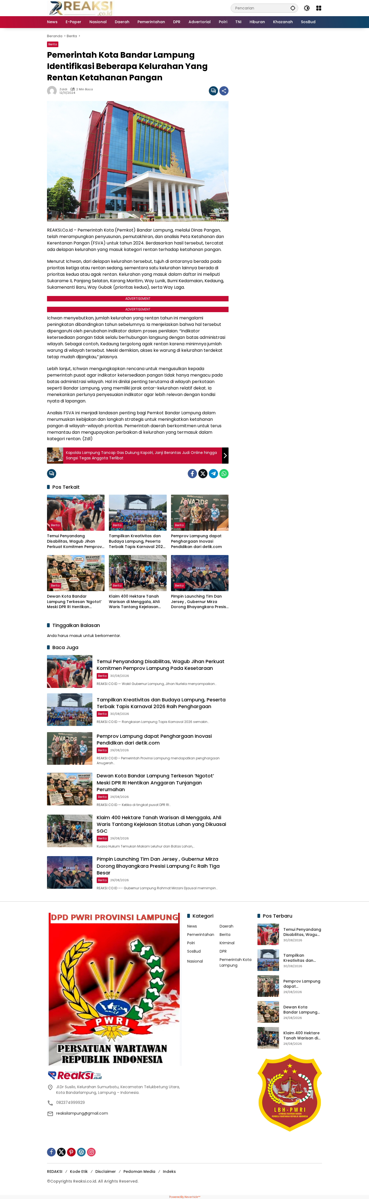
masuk (75, 635)
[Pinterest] (71, 1152)
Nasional (195, 961)
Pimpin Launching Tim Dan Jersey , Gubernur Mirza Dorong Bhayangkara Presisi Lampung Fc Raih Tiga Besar (199, 602)
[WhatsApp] (224, 473)
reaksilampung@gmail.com (82, 1113)
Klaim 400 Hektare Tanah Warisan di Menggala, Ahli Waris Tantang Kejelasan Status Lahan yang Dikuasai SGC (136, 602)
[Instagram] (91, 1152)
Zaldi (63, 89)
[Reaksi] (81, 8)
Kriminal (227, 943)
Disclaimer (105, 1171)
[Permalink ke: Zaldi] (53, 91)
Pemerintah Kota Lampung (235, 962)
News (192, 926)
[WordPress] (81, 1152)
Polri (191, 943)
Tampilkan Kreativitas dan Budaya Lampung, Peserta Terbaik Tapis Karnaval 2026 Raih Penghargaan (137, 541)
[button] (292, 8)
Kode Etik (79, 1171)
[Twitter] (202, 473)
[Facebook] (192, 473)
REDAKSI (54, 1171)
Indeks (169, 1171)
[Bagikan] (224, 90)
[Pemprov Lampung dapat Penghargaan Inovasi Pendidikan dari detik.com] (200, 513)
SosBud (194, 951)
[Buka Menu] (319, 8)
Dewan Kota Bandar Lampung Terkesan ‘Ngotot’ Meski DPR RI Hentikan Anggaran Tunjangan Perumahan (74, 602)
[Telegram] (213, 473)
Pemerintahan (200, 934)
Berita (52, 44)
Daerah (226, 926)
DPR (223, 951)
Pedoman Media (139, 1171)
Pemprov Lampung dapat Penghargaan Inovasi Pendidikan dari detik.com (196, 541)
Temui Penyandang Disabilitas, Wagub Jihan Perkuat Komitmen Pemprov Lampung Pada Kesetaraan (74, 541)
